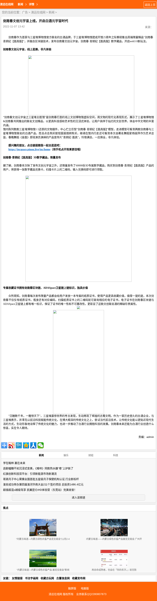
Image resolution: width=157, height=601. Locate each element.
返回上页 (150, 4)
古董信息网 (63, 578)
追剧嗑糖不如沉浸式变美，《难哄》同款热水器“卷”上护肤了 (38, 468)
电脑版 (85, 588)
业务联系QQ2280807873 (91, 594)
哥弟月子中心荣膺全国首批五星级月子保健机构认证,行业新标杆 (41, 479)
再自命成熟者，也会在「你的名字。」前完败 (114, 570)
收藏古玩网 (47, 578)
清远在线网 (6, 4)
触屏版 (72, 588)
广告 (25, 12)
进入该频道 (78, 497)
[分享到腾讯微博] (19, 445)
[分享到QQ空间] (26, 445)
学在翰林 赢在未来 (14, 463)
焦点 (5, 507)
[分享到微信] (41, 445)
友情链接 (17, 578)
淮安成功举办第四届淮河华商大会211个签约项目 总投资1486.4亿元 (43, 484)
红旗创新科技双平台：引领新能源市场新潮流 (30, 473)
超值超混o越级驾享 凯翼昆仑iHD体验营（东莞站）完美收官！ (40, 489)
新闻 (51, 12)
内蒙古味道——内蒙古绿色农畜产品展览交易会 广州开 (114, 539)
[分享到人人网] (33, 445)
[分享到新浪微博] (11, 445)
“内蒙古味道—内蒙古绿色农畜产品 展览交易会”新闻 (43, 570)
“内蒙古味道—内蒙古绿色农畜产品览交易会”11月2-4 (43, 539)
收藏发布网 (78, 578)
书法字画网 (31, 578)
